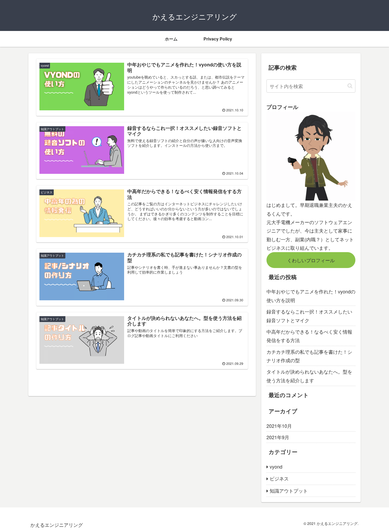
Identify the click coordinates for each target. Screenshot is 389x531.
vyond (276, 466)
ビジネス (279, 478)
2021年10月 (279, 425)
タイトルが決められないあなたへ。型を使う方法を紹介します (309, 375)
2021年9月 (277, 437)
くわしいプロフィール (311, 260)
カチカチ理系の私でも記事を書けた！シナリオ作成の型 (309, 356)
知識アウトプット (289, 490)
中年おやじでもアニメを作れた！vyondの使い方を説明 (310, 295)
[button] (350, 86)
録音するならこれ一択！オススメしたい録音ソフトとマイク (309, 315)
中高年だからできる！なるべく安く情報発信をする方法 (309, 335)
